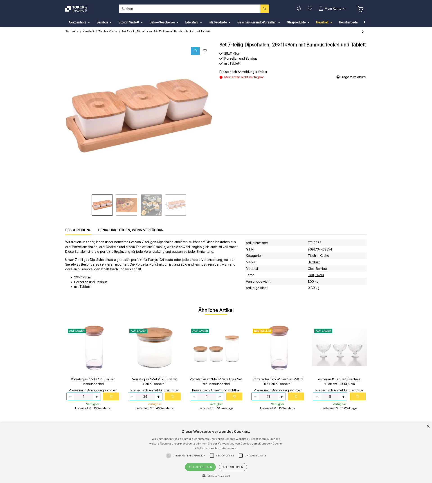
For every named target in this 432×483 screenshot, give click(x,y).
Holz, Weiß (316, 275)
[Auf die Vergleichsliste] (195, 51)
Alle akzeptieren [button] (200, 467)
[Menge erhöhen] (97, 396)
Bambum (314, 262)
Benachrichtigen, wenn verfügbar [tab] (130, 230)
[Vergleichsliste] (298, 8)
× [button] (428, 426)
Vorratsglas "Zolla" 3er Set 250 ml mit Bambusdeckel (277, 381)
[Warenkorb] (360, 9)
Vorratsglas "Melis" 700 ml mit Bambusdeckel (154, 381)
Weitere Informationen (224, 448)
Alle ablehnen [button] (233, 467)
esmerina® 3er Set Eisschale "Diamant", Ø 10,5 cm (339, 381)
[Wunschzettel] (309, 8)
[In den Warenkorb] (111, 396)
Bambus (322, 269)
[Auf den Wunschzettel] (204, 51)
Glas (311, 269)
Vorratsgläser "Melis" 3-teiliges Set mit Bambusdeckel (216, 381)
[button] (332, 8)
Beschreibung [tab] (78, 230)
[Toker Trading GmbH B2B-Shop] (78, 9)
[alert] (216, 452)
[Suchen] (264, 9)
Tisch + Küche (318, 255)
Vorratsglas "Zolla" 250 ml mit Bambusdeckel (93, 381)
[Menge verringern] (70, 396)
